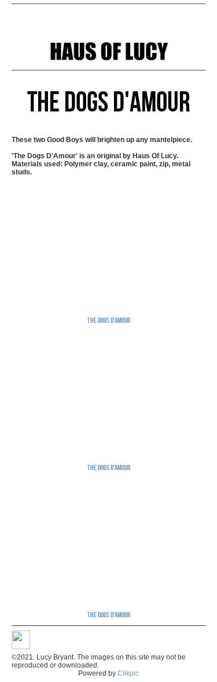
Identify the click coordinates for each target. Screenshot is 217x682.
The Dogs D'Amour (108, 320)
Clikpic (128, 673)
